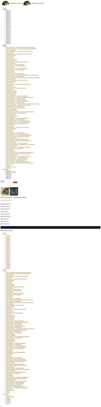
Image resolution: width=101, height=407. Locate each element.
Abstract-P (8, 30)
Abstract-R (8, 33)
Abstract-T (8, 35)
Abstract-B (8, 12)
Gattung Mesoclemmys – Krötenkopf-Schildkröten (18, 122)
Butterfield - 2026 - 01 (6, 216)
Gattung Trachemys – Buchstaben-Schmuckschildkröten (19, 162)
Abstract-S (8, 34)
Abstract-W (8, 39)
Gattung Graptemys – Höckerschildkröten (16, 100)
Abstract (5, 9)
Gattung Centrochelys (11, 60)
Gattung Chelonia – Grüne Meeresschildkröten (17, 62)
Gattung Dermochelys (11, 81)
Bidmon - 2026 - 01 (5, 209)
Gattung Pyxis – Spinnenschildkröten (14, 148)
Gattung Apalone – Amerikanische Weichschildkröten (18, 54)
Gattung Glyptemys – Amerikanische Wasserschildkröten (19, 97)
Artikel (4, 44)
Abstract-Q (8, 31)
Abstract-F (8, 17)
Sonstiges (8, 168)
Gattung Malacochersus (12, 115)
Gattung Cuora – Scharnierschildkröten (15, 73)
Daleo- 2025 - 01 (5, 218)
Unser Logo (8, 177)
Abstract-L (8, 25)
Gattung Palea (9, 131)
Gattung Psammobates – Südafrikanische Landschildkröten (20, 144)
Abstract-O (8, 29)
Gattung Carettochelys (11, 59)
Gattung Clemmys (10, 72)
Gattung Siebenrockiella (11, 155)
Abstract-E (8, 16)
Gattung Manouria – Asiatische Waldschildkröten (17, 118)
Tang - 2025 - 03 (4, 221)
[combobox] (7, 182)
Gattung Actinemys (10, 50)
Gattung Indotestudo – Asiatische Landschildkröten (18, 105)
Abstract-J (8, 22)
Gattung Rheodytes (10, 151)
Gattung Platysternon (11, 141)
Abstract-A (8, 10)
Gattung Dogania (10, 82)
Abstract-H (8, 19)
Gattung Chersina (10, 67)
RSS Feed (8, 178)
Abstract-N (8, 27)
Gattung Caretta (10, 58)
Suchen (2, 181)
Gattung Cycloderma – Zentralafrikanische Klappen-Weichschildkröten (23, 77)
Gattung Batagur (10, 56)
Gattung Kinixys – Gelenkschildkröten (15, 106)
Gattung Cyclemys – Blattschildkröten (15, 76)
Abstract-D (8, 14)
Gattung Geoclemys (11, 94)
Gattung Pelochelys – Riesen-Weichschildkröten (17, 134)
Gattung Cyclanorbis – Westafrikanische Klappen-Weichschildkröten (22, 75)
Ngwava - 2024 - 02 (5, 206)
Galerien (5, 46)
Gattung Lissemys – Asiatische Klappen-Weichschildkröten (20, 111)
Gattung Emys (9, 89)
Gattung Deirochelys (11, 79)
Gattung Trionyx (10, 164)
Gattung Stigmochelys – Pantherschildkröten (16, 159)
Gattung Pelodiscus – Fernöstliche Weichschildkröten (19, 135)
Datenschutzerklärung (11, 172)
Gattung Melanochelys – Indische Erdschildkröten (18, 121)
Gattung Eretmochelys (11, 90)
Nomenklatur (9, 174)
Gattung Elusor (9, 85)
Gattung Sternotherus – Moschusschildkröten (17, 157)
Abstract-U (8, 37)
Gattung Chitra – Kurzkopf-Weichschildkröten (17, 68)
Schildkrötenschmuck (11, 166)
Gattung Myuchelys (10, 124)
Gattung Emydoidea (11, 86)
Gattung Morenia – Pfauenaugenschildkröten (16, 123)
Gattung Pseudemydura (11, 145)
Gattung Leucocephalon (12, 110)
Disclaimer (8, 173)
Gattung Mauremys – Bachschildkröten (15, 119)
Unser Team (8, 176)
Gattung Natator (10, 126)
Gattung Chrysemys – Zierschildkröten (15, 69)
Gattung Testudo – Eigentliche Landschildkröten (17, 161)
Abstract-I (8, 21)
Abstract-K (8, 23)
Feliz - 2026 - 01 (4, 211)
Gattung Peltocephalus (11, 138)
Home (4, 8)
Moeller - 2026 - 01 (5, 223)
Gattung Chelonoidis (11, 63)
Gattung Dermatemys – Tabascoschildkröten (17, 80)
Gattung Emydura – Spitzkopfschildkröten (16, 88)
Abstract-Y (8, 42)
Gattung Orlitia (9, 130)
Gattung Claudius (10, 71)
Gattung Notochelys (11, 128)
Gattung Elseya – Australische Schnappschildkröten (18, 84)
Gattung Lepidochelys (11, 109)
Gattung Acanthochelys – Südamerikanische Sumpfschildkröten (21, 48)
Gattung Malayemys (11, 117)
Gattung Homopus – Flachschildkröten (15, 102)
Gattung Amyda (10, 52)
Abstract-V (8, 38)
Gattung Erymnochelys (11, 92)
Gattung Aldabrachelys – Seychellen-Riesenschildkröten (19, 51)
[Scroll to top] (1, 405)
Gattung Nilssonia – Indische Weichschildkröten (17, 127)
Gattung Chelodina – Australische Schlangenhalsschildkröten (20, 47)
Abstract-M (8, 26)
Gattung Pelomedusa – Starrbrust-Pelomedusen (17, 136)
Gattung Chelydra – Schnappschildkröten (16, 65)
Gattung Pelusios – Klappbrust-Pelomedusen (17, 139)
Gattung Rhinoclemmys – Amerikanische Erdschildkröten (19, 152)
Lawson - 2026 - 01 (5, 213)
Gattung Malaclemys (11, 114)
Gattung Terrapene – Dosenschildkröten (15, 160)
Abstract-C (8, 13)
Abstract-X (8, 40)
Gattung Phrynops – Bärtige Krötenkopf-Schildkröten (18, 140)
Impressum (8, 170)
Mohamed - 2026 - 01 (6, 204)
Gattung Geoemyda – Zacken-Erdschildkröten (17, 96)
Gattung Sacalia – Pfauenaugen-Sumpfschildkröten (18, 153)
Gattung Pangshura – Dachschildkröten (15, 132)
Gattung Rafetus (10, 149)
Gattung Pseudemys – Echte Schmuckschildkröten (18, 147)
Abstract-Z (8, 43)
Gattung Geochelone (11, 93)
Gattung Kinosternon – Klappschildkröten (16, 107)
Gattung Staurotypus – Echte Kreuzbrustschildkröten (18, 156)
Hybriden (8, 165)
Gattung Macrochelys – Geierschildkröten (16, 113)
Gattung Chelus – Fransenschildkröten (15, 64)
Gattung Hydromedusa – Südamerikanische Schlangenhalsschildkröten (23, 103)
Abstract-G (8, 18)
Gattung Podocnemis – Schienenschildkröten (17, 143)
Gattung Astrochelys (11, 55)
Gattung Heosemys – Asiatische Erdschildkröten (17, 101)
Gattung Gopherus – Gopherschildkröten (15, 98)
